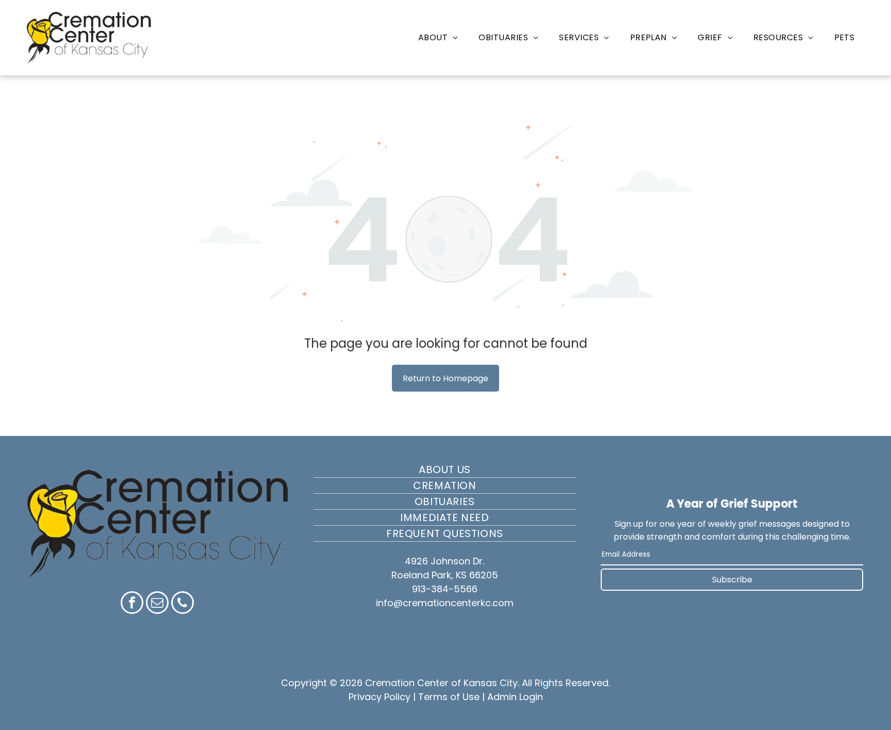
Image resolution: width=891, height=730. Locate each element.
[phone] (182, 604)
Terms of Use (449, 696)
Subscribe (732, 580)
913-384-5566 (444, 588)
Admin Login (515, 696)
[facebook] (132, 604)
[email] (157, 604)
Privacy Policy (379, 696)
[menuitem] (438, 37)
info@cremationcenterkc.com (445, 602)
